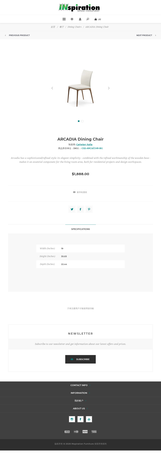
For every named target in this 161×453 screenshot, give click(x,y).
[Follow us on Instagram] (72, 419)
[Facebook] (80, 419)
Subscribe (82, 359)
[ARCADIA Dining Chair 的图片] (80, 88)
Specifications (80, 229)
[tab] (80, 229)
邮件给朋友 (82, 192)
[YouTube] (89, 419)
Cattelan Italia (84, 144)
